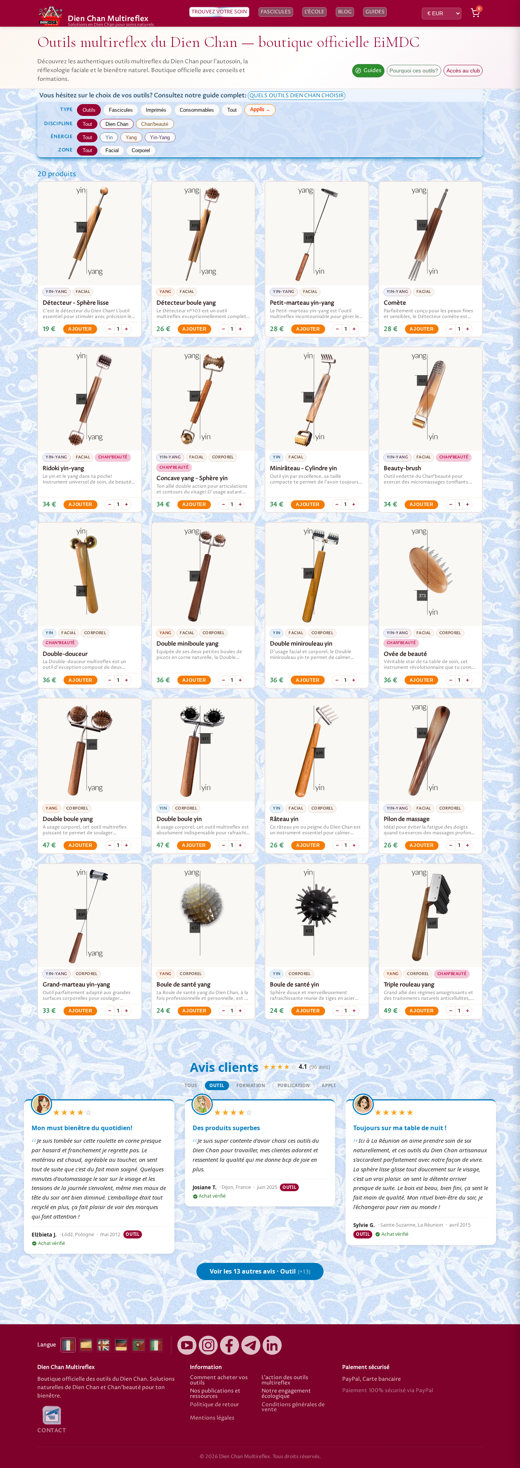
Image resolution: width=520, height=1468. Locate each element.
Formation (250, 1085)
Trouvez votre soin (219, 12)
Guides (374, 12)
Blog (345, 12)
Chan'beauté (154, 124)
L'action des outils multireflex (285, 1380)
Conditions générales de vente (293, 1407)
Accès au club (463, 71)
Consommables (197, 110)
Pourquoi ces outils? (413, 71)
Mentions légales (212, 1418)
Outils (89, 110)
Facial (112, 150)
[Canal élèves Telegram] (250, 1345)
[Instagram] (208, 1345)
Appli (328, 1085)
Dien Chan (116, 124)
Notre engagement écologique (286, 1394)
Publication (293, 1085)
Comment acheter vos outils (219, 1380)
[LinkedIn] (272, 1345)
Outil (216, 1085)
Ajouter (80, 329)
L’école (314, 12)
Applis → (260, 109)
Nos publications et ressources (215, 1394)
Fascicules (276, 12)
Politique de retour (214, 1405)
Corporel (141, 150)
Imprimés (156, 110)
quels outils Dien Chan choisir (296, 96)
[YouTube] (186, 1345)
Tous (191, 1085)
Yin (109, 137)
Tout (232, 110)
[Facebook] (229, 1345)
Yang (131, 137)
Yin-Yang (160, 137)
